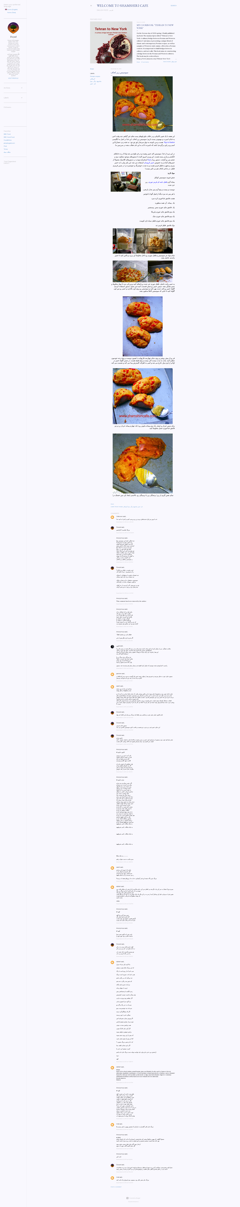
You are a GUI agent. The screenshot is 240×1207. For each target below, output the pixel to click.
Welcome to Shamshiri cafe (122, 5)
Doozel (118, 527)
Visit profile (13, 78)
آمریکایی (92, 79)
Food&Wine (8, 140)
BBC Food (7, 134)
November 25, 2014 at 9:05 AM (124, 1148)
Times (6, 149)
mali (117, 1124)
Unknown (119, 516)
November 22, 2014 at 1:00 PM (124, 881)
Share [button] (138, 62)
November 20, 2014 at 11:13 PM (124, 604)
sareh (118, 686)
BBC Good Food (9, 137)
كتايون (118, 646)
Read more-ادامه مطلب (170, 61)
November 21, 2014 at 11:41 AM (124, 680)
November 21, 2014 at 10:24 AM (124, 668)
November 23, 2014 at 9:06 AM (124, 938)
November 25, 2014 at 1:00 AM (124, 1129)
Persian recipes (95, 76)
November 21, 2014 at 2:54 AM (124, 640)
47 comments (145, 62)
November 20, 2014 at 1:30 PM (124, 562)
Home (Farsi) (11, 12)
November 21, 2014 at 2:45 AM (124, 626)
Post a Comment (116, 1187)
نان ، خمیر (93, 84)
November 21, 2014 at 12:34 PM (124, 717)
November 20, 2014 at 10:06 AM (125, 532)
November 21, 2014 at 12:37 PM (124, 744)
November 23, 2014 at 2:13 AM (124, 923)
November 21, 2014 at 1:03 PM (124, 772)
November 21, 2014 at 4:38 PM (124, 862)
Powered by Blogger (134, 1198)
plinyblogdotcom (9, 143)
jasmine (118, 673)
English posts (102, 10)
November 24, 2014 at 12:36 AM (124, 1118)
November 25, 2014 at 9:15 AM (124, 1159)
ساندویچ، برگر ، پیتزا (95, 81)
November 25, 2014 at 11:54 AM (124, 1172)
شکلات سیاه (7, 152)
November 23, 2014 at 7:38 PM (124, 1061)
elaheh (118, 886)
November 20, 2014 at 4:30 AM (124, 522)
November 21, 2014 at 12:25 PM (124, 706)
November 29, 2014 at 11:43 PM (124, 1182)
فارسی (111, 10)
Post (5, 146)
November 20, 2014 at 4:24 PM (124, 593)
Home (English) (12, 9)
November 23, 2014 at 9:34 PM (124, 1082)
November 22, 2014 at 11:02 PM (124, 903)
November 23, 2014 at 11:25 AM (124, 956)
